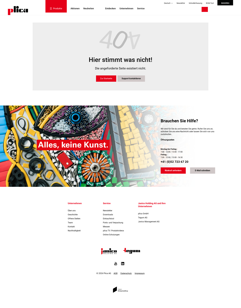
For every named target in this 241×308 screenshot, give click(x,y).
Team (70, 222)
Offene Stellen (74, 218)
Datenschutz (126, 273)
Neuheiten (88, 8)
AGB (115, 273)
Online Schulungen (111, 234)
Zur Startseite (106, 78)
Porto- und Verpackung (113, 222)
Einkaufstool (108, 218)
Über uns (72, 210)
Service (141, 8)
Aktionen (75, 8)
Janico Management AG (149, 221)
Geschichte (73, 214)
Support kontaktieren (131, 78)
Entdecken (110, 8)
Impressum (140, 273)
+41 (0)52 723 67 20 (174, 162)
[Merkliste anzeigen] (220, 9)
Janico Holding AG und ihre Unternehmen (152, 205)
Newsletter (181, 3)
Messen (106, 226)
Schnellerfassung (195, 3)
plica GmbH (143, 213)
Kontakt (71, 226)
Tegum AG (142, 217)
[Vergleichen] (213, 9)
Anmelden (225, 3)
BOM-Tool (210, 3)
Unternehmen (126, 8)
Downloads (108, 214)
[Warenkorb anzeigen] (227, 9)
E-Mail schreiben (202, 170)
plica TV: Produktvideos (113, 230)
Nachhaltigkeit (74, 230)
